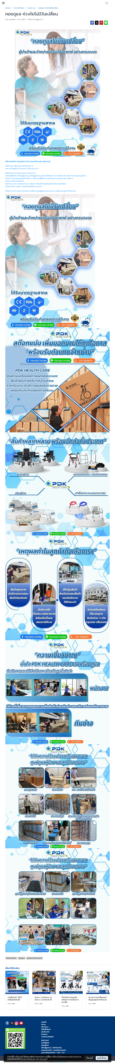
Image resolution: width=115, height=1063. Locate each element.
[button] (106, 3)
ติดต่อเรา (44, 1034)
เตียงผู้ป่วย (45, 1045)
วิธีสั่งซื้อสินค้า (46, 1029)
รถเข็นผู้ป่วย (45, 1043)
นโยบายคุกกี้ (43, 1059)
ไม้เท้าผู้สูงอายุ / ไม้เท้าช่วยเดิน (51, 1048)
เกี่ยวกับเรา (45, 1027)
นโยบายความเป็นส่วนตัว (27, 1059)
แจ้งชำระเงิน (45, 1032)
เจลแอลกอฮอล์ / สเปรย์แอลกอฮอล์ (53, 1050)
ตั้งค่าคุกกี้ (89, 1058)
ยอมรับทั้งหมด (102, 1058)
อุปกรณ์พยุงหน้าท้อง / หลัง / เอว (53, 1052)
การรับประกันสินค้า (47, 1037)
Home (43, 1024)
